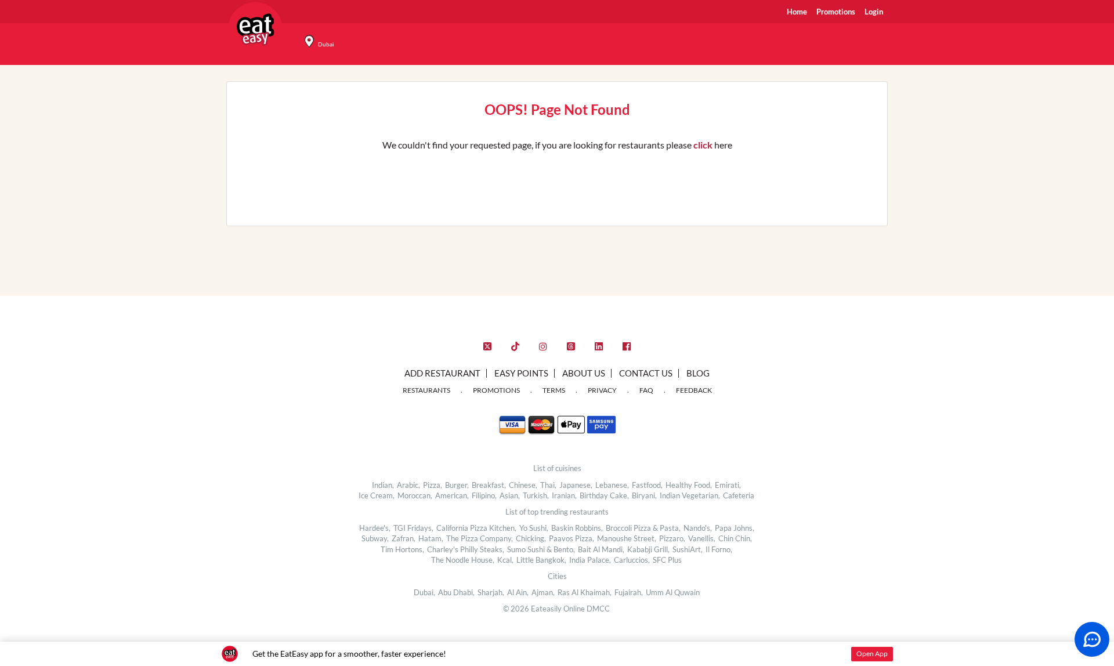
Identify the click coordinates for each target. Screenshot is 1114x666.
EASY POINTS (521, 373)
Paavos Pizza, (571, 538)
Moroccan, (414, 495)
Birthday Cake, (604, 495)
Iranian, (564, 495)
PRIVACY (602, 390)
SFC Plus (667, 559)
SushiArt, (687, 549)
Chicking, (531, 538)
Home (797, 11)
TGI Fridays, (413, 528)
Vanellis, (701, 538)
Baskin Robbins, (577, 528)
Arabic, (408, 485)
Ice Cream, (377, 495)
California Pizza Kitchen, (476, 528)
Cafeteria (738, 495)
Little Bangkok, (541, 559)
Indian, (383, 485)
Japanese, (575, 485)
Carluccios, (632, 559)
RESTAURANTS (426, 390)
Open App (872, 653)
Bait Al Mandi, (601, 549)
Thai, (548, 485)
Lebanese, (612, 485)
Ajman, (543, 592)
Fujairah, (628, 592)
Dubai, (424, 592)
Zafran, (403, 538)
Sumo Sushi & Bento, (541, 549)
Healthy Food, (688, 485)
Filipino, (484, 495)
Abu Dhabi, (456, 592)
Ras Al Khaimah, (585, 592)
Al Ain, (518, 592)
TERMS (553, 390)
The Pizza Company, (479, 538)
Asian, (510, 495)
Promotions (835, 11)
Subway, (375, 538)
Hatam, (430, 538)
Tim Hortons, (402, 549)
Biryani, (644, 495)
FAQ (646, 390)
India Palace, (590, 559)
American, (452, 495)
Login (874, 11)
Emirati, (728, 485)
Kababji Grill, (648, 549)
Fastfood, (647, 485)
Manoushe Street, (626, 538)
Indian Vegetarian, (690, 495)
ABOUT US (583, 373)
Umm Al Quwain (673, 592)
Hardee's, (374, 528)
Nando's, (697, 528)
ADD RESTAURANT (442, 373)
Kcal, (505, 559)
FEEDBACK (694, 390)
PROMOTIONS (496, 390)
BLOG (698, 373)
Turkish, (536, 495)
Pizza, (432, 485)
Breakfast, (489, 485)
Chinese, (523, 485)
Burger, (457, 485)
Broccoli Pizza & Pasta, (643, 528)
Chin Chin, (735, 538)
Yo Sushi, (533, 528)
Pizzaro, (672, 538)
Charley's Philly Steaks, (465, 549)
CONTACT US (645, 373)
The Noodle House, (462, 559)
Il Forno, (719, 549)
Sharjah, (491, 592)
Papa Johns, (734, 528)
